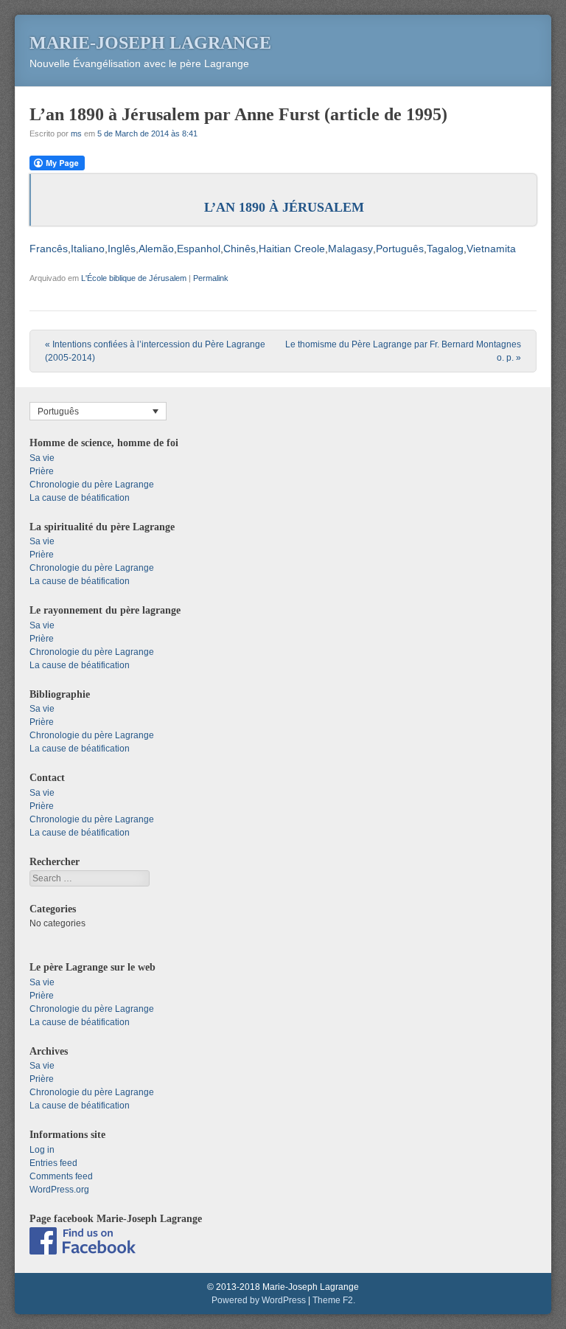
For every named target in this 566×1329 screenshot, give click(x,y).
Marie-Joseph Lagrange (150, 42)
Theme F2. (333, 1300)
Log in (42, 1150)
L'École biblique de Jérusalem (133, 278)
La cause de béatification (79, 498)
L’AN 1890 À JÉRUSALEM (284, 207)
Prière (41, 471)
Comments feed (61, 1176)
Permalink (210, 278)
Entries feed (53, 1163)
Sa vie (42, 458)
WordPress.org (59, 1189)
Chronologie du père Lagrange (91, 484)
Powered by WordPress (259, 1300)
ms (76, 133)
